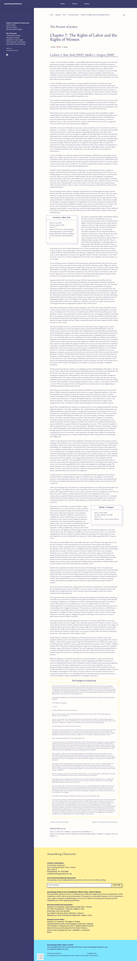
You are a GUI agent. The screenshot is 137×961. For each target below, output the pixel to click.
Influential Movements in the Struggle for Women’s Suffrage (70, 924)
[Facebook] (7, 55)
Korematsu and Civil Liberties (58, 911)
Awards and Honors (12, 50)
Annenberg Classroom (13, 4)
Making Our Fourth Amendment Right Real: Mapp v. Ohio (69, 915)
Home (51, 15)
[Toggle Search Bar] (130, 4)
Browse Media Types (14, 29)
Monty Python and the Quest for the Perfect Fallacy (67, 928)
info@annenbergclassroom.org (59, 874)
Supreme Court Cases (14, 40)
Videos (62, 4)
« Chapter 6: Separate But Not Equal (59, 822)
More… (50, 932)
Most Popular (11, 33)
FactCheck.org (80, 947)
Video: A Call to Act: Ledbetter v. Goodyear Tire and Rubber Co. (71, 831)
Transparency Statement (54, 953)
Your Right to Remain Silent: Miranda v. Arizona (65, 913)
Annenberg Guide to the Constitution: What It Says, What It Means (74, 892)
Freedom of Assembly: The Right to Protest (63, 922)
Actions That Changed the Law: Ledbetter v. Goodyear (68, 930)
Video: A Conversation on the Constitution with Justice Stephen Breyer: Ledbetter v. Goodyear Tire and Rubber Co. (83, 835)
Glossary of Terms (12, 38)
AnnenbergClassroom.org (97, 947)
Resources (58, 15)
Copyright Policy (92, 953)
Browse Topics (11, 27)
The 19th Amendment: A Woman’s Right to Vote (65, 909)
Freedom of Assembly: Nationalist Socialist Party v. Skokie (69, 907)
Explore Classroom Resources (17, 23)
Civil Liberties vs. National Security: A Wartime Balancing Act (70, 926)
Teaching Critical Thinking (15, 44)
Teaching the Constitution (16, 42)
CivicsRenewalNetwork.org (57, 949)
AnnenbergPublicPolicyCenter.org (60, 947)
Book (64, 15)
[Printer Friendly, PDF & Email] (59, 47)
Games (74, 4)
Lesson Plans (11, 25)
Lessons (86, 4)
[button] (40, 957)
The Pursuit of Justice (73, 15)
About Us (9, 48)
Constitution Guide (13, 36)
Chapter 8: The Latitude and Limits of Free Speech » (105, 822)
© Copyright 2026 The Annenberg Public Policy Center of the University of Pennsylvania (72, 955)
